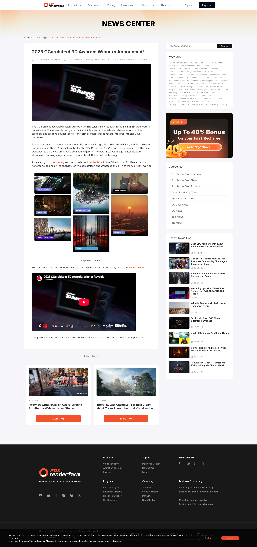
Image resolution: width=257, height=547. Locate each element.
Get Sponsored (110, 500)
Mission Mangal (186, 86)
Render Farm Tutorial (184, 198)
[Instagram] (71, 495)
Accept (230, 538)
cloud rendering (55, 162)
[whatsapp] (188, 463)
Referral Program (111, 487)
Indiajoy (180, 78)
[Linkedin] (48, 495)
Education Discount (113, 491)
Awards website (137, 267)
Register (207, 5)
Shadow (204, 92)
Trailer (203, 63)
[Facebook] (56, 495)
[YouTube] (40, 495)
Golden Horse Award (189, 92)
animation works (207, 98)
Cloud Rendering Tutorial (186, 192)
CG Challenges (41, 37)
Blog (144, 472)
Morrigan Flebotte (189, 95)
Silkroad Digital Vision (197, 75)
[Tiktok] (63, 495)
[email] (180, 463)
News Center (148, 500)
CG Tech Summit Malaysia (196, 89)
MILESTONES (184, 69)
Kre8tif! (200, 86)
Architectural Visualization (198, 78)
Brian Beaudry (212, 104)
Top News (177, 216)
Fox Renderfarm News (184, 180)
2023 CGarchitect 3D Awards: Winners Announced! (77, 37)
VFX (178, 83)
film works (215, 89)
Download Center (151, 463)
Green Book (201, 83)
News (27, 37)
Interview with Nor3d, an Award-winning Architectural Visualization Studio (55, 406)
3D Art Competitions (178, 63)
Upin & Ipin (188, 83)
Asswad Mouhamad (188, 98)
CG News (177, 210)
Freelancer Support (112, 496)
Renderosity (197, 101)
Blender (180, 72)
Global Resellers (150, 491)
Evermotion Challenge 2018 (191, 104)
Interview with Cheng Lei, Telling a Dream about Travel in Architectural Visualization (125, 406)
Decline (207, 538)
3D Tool (194, 63)
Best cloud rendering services (205, 81)
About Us (147, 487)
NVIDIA (182, 75)
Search (224, 46)
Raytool (107, 472)
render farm (95, 162)
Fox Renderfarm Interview (187, 174)
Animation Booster (112, 468)
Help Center (148, 468)
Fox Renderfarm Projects (186, 186)
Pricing (111, 5)
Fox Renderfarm (200, 69)
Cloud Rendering (111, 463)
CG (180, 89)
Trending (177, 222)
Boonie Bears (183, 101)
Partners (146, 496)
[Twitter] (79, 495)
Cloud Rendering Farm (190, 66)
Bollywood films (194, 72)
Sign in (188, 5)
